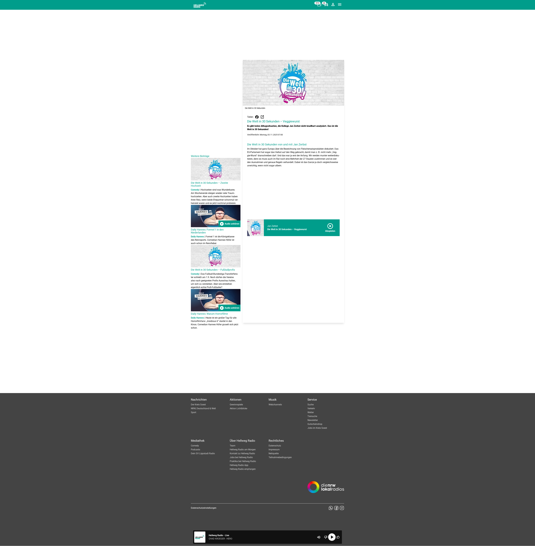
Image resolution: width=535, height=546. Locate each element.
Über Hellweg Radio (242, 440)
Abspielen (330, 227)
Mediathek (198, 440)
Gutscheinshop (314, 424)
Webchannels (275, 404)
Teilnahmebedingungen (280, 457)
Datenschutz (275, 445)
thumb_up (338, 537)
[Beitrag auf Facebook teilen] (257, 117)
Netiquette (274, 453)
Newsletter (312, 420)
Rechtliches (276, 440)
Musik (273, 399)
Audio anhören (229, 223)
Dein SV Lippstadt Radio (203, 453)
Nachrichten (199, 399)
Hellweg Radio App (239, 465)
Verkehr (311, 408)
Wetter (310, 412)
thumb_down (325, 537)
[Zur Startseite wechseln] (199, 5)
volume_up (319, 537)
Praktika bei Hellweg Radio (243, 461)
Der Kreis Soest (198, 404)
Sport (193, 412)
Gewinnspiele (236, 404)
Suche (310, 404)
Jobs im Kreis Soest (317, 428)
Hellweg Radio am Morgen (243, 449)
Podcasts (195, 449)
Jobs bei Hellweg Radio (241, 457)
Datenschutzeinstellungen (203, 508)
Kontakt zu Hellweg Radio (242, 453)
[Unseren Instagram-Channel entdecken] (342, 508)
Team (232, 445)
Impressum (274, 449)
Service (312, 399)
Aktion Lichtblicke (238, 408)
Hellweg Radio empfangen (243, 469)
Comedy (195, 445)
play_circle (331, 537)
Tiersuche (312, 416)
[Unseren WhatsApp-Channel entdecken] (331, 508)
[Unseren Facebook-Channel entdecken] (336, 508)
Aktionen (235, 399)
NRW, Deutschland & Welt (203, 408)
